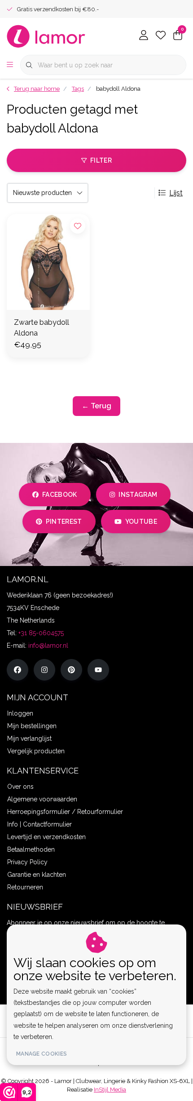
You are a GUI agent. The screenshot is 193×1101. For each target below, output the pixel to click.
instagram (137, 494)
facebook (59, 494)
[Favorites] (160, 36)
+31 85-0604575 (41, 633)
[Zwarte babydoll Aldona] (48, 262)
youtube (141, 521)
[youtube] (98, 670)
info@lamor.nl (48, 645)
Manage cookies (41, 1054)
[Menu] (10, 65)
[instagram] (44, 670)
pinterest (64, 521)
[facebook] (17, 670)
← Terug (96, 406)
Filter (101, 160)
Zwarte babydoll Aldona (41, 327)
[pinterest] (71, 670)
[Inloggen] (143, 36)
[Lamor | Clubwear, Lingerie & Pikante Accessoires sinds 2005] (46, 35)
